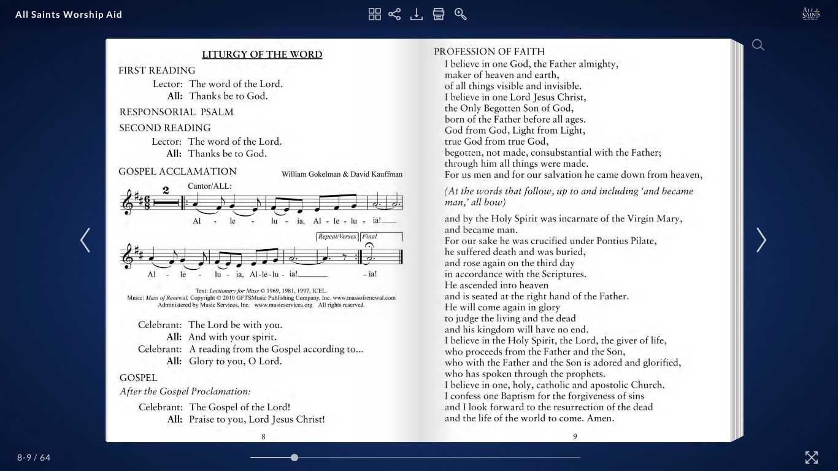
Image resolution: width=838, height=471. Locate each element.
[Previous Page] (87, 240)
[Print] (438, 14)
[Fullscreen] (811, 457)
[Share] (394, 14)
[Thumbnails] (374, 14)
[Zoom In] (460, 14)
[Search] (758, 45)
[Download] (416, 14)
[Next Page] (759, 240)
